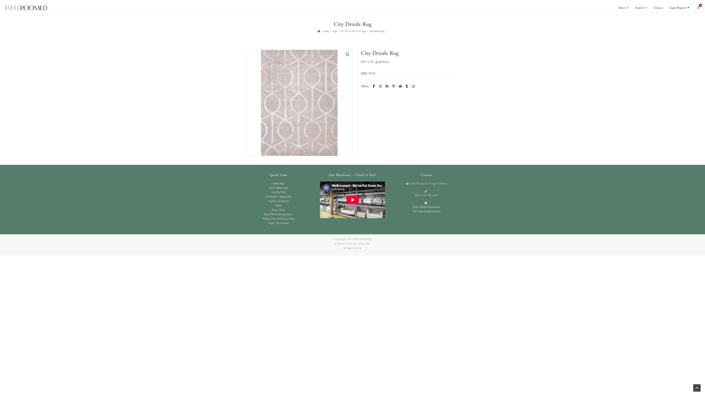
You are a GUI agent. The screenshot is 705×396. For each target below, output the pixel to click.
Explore (639, 8)
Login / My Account (278, 223)
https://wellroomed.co (429, 211)
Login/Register (678, 8)
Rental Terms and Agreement (278, 214)
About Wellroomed (278, 188)
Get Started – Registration (278, 196)
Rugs (335, 31)
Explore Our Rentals (278, 201)
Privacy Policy (278, 210)
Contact (658, 8)
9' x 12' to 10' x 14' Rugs (353, 31)
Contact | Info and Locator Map (278, 218)
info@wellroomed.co (430, 207)
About (622, 8)
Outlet (278, 205)
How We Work (278, 192)
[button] (347, 54)
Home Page (278, 183)
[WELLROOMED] (26, 8)
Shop (326, 31)
